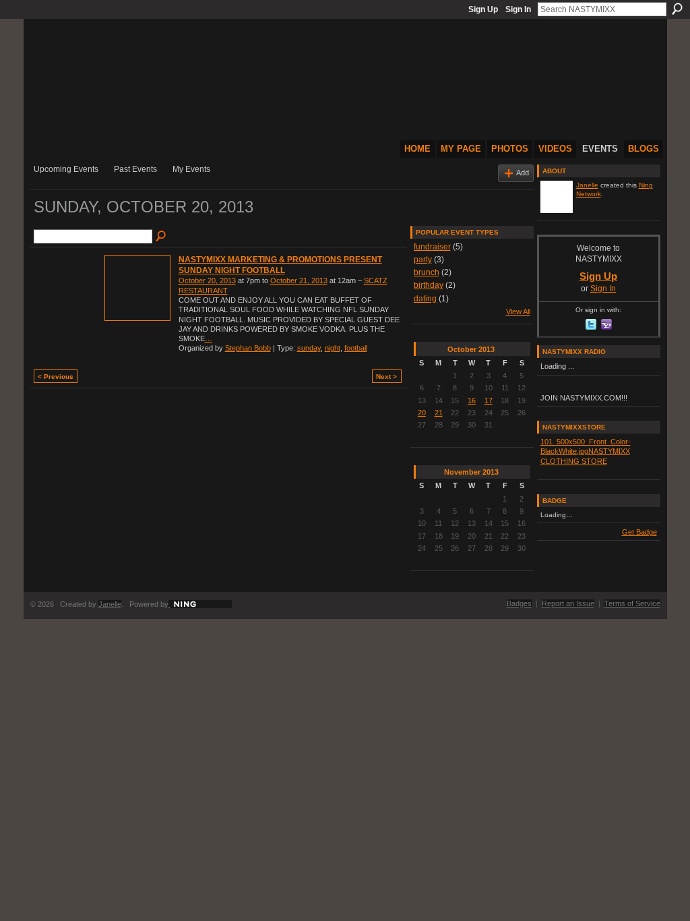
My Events (191, 169)
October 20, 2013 (207, 280)
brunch (426, 272)
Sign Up (483, 9)
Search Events (162, 237)
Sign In (518, 9)
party (423, 259)
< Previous (55, 376)
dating (425, 298)
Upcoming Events (66, 169)
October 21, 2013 (298, 280)
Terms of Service (632, 603)
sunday (309, 348)
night (332, 348)
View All (518, 311)
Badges (519, 603)
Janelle (587, 185)
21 (439, 413)
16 (472, 400)
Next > (386, 376)
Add (522, 173)
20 (422, 413)
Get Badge (639, 532)
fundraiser (432, 246)
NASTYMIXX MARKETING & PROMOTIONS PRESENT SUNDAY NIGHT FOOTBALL (280, 265)
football (355, 348)
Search (677, 9)
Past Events (135, 169)
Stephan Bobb (248, 348)
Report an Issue (568, 603)
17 (488, 400)
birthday (428, 285)
